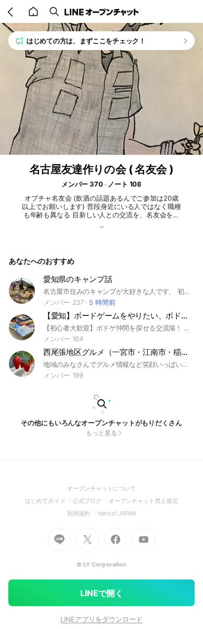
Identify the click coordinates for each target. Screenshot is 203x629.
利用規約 (82, 513)
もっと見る (101, 433)
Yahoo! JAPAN (116, 513)
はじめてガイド (48, 500)
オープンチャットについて (101, 488)
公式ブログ (91, 500)
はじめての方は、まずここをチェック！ (86, 40)
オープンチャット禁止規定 (143, 500)
